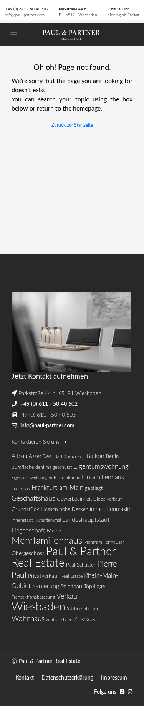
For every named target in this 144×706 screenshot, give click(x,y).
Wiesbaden (38, 607)
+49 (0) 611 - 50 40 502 (26, 9)
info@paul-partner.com (25, 15)
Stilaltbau (71, 586)
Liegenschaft (28, 530)
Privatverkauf (43, 576)
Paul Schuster (81, 565)
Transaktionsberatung (33, 597)
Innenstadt (22, 520)
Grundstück (25, 509)
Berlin (112, 456)
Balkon (95, 456)
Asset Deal (41, 456)
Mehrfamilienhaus (47, 541)
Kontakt (24, 678)
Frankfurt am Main (57, 487)
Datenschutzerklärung (67, 678)
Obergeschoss (28, 553)
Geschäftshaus (33, 498)
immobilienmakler (111, 509)
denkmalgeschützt (53, 467)
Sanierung (45, 586)
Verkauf (67, 596)
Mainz (54, 531)
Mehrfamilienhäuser (104, 542)
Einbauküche (67, 477)
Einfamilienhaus (103, 477)
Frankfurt (21, 488)
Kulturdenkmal (48, 520)
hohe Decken (74, 509)
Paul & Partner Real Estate (63, 557)
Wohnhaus (28, 619)
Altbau (19, 456)
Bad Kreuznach (69, 456)
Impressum (114, 678)
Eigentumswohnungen (32, 478)
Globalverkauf (107, 499)
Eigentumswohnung (101, 466)
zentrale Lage (59, 619)
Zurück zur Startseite (72, 125)
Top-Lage (94, 586)
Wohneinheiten (83, 609)
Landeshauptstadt (85, 520)
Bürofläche (23, 467)
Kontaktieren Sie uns (36, 442)
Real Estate (72, 576)
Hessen (49, 509)
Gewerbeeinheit (74, 499)
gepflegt (94, 488)
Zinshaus (84, 619)
